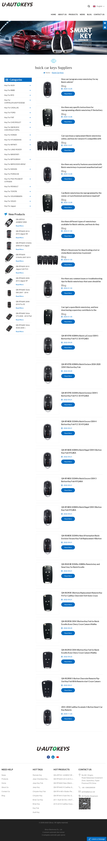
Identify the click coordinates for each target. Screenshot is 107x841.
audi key (36, 812)
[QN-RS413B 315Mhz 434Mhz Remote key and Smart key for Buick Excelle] (47, 574)
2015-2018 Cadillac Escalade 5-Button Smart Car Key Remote (64, 804)
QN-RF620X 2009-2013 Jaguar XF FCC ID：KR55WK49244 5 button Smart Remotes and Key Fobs (23, 279)
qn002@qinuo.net (88, 792)
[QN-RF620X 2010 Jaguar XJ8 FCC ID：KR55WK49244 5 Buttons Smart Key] (9, 270)
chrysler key (37, 795)
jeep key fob (38, 783)
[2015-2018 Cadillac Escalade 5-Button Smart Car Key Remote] (47, 717)
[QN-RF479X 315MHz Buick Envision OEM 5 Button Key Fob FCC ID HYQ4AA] (47, 403)
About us (62, 15)
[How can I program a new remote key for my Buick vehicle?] (47, 89)
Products (73, 15)
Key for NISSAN (10, 169)
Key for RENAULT (11, 186)
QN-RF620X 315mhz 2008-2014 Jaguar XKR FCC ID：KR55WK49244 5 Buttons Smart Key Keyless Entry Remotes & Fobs (24, 244)
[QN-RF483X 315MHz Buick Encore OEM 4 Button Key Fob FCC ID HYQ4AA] (47, 431)
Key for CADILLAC (11, 107)
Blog (89, 15)
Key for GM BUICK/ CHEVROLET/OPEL (12, 128)
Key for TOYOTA (10, 191)
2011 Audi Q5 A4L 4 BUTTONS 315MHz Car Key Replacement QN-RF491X (64, 800)
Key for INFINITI (10, 144)
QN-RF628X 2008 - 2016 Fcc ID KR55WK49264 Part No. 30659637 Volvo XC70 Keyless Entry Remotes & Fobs (23, 303)
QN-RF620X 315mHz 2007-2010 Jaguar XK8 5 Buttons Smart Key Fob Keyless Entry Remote (23, 256)
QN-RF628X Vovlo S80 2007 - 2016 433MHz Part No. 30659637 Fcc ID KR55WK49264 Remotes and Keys (23, 291)
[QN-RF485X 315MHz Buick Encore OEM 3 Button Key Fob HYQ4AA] (47, 488)
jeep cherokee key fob (41, 779)
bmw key (36, 804)
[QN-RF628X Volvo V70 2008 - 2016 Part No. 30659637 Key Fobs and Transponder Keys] (9, 317)
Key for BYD (9, 95)
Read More (68, 94)
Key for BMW (9, 90)
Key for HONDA (10, 135)
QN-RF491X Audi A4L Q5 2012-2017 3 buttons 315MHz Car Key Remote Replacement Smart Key (64, 795)
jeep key (36, 787)
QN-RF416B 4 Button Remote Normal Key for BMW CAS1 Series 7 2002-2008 (64, 791)
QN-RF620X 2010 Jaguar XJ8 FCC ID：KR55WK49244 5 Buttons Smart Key (23, 267)
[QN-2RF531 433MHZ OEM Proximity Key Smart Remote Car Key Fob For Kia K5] (9, 223)
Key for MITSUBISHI (12, 159)
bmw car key (38, 800)
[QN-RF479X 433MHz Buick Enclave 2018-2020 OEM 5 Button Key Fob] (47, 374)
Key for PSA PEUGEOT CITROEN (13, 180)
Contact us (99, 15)
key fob (36, 808)
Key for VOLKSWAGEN (13, 196)
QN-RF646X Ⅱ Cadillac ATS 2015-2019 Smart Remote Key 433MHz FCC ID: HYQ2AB (64, 787)
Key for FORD (9, 112)
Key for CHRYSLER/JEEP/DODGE (14, 101)
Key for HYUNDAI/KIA (12, 139)
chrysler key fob (39, 791)
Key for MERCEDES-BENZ (14, 164)
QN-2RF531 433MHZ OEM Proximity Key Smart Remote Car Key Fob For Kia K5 (24, 220)
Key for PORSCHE (11, 174)
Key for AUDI (9, 85)
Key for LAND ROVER (13, 149)
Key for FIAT (9, 117)
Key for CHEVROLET (12, 122)
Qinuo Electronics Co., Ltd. (53, 829)
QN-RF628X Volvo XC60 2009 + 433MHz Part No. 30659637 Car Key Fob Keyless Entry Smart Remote (23, 326)
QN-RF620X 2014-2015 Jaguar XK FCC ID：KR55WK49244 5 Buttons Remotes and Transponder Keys (23, 232)
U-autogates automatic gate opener (53, 835)
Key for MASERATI (11, 154)
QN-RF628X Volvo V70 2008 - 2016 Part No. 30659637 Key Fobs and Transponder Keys (24, 314)
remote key (37, 775)
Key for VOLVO (10, 201)
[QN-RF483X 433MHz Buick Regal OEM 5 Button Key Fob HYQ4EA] (47, 460)
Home (53, 15)
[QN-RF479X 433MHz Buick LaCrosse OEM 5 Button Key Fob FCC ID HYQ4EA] (47, 345)
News (82, 15)
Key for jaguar (10, 206)
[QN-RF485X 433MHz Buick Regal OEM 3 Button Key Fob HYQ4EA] (47, 517)
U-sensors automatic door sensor (54, 832)
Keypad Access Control (53, 838)
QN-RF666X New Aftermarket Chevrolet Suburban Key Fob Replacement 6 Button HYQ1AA (64, 783)
